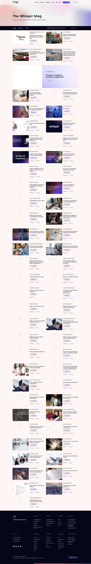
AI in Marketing (66, 108)
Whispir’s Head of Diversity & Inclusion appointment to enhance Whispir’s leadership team (37, 262)
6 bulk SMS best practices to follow (37, 200)
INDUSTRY (20, 28)
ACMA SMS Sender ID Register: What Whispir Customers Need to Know (37, 37)
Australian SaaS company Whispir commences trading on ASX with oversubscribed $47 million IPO (70, 367)
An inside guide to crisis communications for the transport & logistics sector (37, 53)
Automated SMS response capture (37, 276)
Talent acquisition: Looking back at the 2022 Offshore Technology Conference (37, 186)
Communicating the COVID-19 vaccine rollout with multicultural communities (70, 262)
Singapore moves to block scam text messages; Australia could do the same (70, 139)
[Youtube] (20, 546)
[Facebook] (13, 546)
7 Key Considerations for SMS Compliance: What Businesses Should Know (36, 139)
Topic (27, 28)
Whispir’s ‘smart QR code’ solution (37, 306)
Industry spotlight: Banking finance (70, 382)
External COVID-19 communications (37, 351)
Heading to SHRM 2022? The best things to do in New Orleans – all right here (36, 170)
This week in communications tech (70, 470)
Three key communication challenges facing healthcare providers (36, 94)
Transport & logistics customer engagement (55, 76)
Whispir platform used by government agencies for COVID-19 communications (70, 322)
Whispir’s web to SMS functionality (70, 276)
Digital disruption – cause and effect (70, 441)
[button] (56, 2)
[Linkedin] (16, 546)
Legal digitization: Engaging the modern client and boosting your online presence (70, 216)
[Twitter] (18, 546)
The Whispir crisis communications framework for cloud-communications (70, 291)
